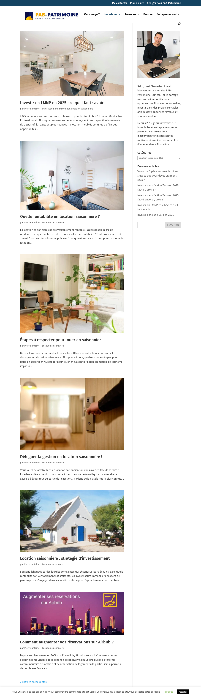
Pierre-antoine (32, 108)
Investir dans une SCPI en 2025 (155, 214)
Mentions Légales (78, 692)
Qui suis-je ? (92, 14)
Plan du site (137, 3)
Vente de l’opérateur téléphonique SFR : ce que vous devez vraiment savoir (157, 176)
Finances (130, 14)
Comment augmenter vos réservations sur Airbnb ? (67, 642)
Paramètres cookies (117, 692)
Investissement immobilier (56, 108)
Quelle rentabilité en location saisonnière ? (60, 216)
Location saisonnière (82, 108)
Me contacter (119, 3)
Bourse (147, 14)
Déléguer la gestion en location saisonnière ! (61, 456)
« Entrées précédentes (33, 682)
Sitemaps (97, 692)
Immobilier (111, 14)
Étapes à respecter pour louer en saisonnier (60, 339)
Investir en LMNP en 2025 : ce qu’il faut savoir (61, 102)
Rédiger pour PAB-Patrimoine (164, 3)
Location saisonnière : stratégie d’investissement (65, 558)
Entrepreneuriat (167, 14)
